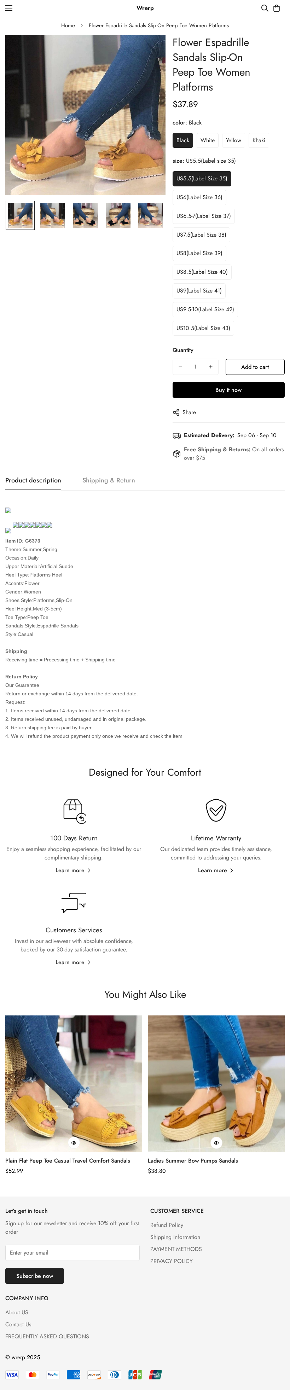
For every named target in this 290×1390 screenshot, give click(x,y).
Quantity (183, 350)
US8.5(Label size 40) (202, 272)
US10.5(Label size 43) (203, 328)
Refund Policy (166, 1225)
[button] (276, 8)
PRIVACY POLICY (171, 1261)
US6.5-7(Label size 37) (203, 216)
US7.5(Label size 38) (201, 235)
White (208, 140)
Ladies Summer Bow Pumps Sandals (193, 1161)
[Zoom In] (150, 50)
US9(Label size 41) (199, 290)
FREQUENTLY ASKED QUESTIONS (47, 1336)
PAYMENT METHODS (176, 1249)
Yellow (233, 140)
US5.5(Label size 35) (201, 178)
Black (182, 140)
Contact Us (18, 1324)
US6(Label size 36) (199, 197)
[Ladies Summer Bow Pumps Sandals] (216, 1083)
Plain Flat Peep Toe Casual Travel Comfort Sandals (67, 1161)
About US (16, 1312)
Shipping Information (175, 1237)
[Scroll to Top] (276, 1351)
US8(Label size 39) (199, 253)
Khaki (259, 140)
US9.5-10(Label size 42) (205, 309)
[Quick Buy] (74, 1143)
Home (68, 25)
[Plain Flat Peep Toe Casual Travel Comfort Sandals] (73, 1083)
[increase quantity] (210, 367)
